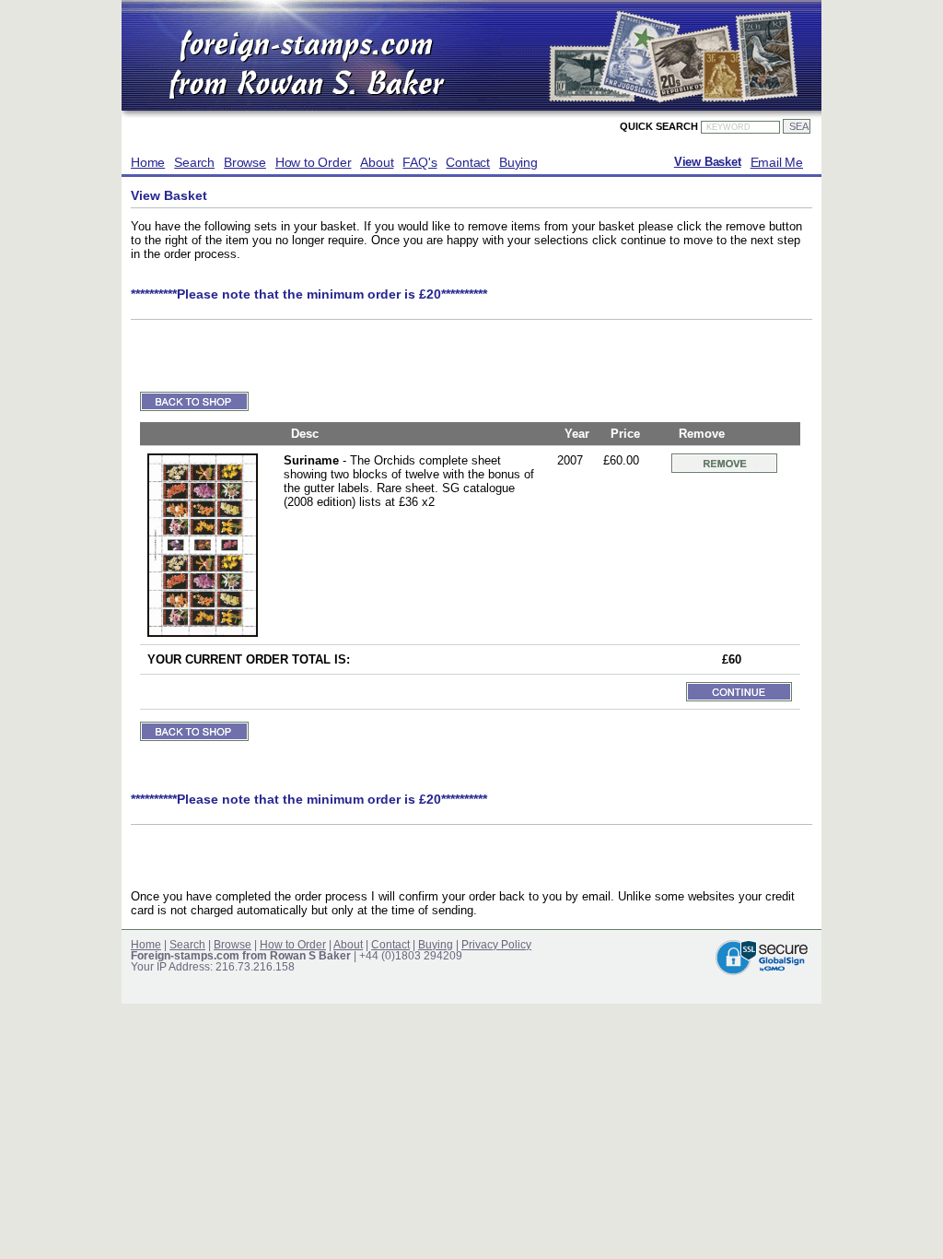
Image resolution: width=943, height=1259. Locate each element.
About (376, 162)
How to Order (313, 162)
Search (194, 162)
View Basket (707, 162)
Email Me (777, 162)
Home (148, 162)
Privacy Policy (496, 944)
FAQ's (419, 162)
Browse (245, 162)
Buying (518, 162)
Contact (468, 162)
